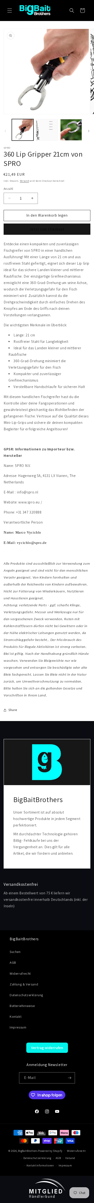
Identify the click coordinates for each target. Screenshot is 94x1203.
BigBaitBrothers (28, 1150)
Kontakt (15, 1016)
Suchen (15, 952)
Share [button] (12, 710)
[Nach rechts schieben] (88, 131)
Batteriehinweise (22, 1006)
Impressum (18, 1027)
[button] (9, 10)
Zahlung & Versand (24, 984)
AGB (13, 962)
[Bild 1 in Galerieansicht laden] (23, 130)
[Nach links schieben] (5, 131)
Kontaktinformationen (40, 1165)
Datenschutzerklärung (26, 995)
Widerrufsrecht (76, 1151)
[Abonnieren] (69, 1077)
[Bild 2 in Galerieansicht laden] (47, 130)
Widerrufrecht (20, 973)
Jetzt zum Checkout (47, 229)
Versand (24, 180)
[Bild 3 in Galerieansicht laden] (71, 130)
